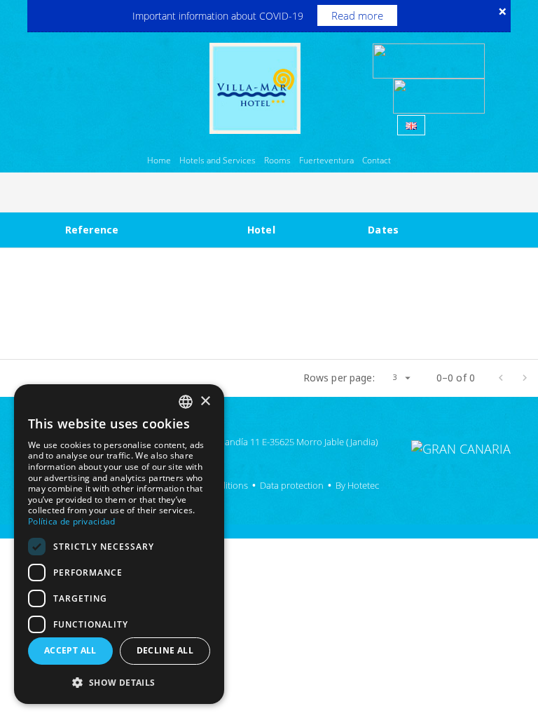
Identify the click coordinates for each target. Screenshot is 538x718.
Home (159, 160)
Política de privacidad (72, 521)
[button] (119, 682)
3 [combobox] (395, 377)
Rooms (277, 160)
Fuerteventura (326, 160)
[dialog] (119, 544)
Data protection (292, 485)
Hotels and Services (217, 160)
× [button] (205, 401)
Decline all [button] (165, 650)
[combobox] (186, 402)
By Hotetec (357, 485)
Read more (357, 15)
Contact (376, 160)
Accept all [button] (70, 650)
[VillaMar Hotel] (255, 87)
